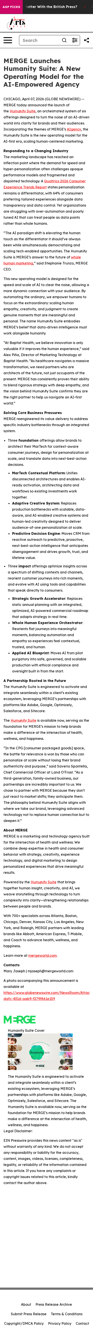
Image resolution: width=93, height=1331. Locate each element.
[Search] (64, 40)
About (26, 1304)
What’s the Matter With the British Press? (40, 7)
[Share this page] (86, 40)
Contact (82, 1323)
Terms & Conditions (66, 1314)
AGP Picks (11, 7)
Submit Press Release (28, 1314)
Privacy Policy (59, 1323)
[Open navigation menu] (7, 40)
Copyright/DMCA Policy (24, 1323)
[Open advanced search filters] (74, 40)
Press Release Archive (53, 1304)
